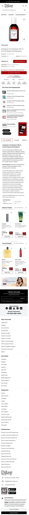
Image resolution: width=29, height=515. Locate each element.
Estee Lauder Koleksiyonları (8, 440)
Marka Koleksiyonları (6, 417)
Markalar (3, 325)
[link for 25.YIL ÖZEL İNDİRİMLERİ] (14, 281)
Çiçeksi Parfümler (5, 451)
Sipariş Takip (4, 375)
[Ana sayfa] (12, 6)
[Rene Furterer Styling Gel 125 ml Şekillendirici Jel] (21, 217)
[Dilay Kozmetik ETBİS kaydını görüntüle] (4, 491)
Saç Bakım (11, 14)
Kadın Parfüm (4, 396)
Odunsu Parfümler (6, 467)
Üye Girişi (3, 370)
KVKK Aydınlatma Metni (7, 343)
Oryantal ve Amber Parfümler (9, 459)
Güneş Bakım (4, 403)
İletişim (3, 351)
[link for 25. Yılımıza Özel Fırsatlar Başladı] (14, 1)
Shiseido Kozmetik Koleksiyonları (9, 432)
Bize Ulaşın (4, 385)
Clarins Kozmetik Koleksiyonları (9, 437)
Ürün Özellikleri (7, 140)
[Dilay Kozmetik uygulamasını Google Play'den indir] (12, 493)
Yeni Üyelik (4, 364)
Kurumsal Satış (5, 328)
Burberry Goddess (6, 445)
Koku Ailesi (4, 425)
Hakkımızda (4, 322)
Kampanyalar (4, 330)
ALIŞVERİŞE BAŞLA (10, 93)
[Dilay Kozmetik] (14, 472)
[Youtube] (14, 308)
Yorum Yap (3, 53)
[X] (10, 308)
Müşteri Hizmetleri (6, 336)
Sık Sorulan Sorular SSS (7, 349)
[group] (14, 29)
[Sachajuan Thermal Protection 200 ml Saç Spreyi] (7, 217)
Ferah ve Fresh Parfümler (7, 461)
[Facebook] (7, 308)
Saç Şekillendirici (20, 14)
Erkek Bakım (4, 406)
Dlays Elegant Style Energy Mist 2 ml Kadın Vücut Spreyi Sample (15, 116)
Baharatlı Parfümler (6, 456)
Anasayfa (3, 359)
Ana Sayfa (3, 14)
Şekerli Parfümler (5, 464)
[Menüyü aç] (2, 6)
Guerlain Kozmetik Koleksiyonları (9, 435)
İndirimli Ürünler (5, 414)
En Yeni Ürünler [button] (19, 243)
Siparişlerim (4, 372)
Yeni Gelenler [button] (18, 207)
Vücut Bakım (4, 411)
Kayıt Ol (22, 298)
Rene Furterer (18, 223)
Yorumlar (16, 140)
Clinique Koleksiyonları (7, 443)
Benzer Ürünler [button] (7, 207)
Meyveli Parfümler (6, 453)
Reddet (6, 502)
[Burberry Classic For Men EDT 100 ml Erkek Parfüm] (7, 252)
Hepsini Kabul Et (14, 512)
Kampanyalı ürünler (6, 419)
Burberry (4, 259)
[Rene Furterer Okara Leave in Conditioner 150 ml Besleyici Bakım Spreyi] (21, 252)
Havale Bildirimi (5, 380)
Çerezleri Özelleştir (14, 509)
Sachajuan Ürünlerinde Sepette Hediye (15, 96)
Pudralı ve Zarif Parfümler (7, 448)
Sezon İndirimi (5, 422)
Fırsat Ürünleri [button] (6, 243)
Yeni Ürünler (4, 383)
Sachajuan (16, 75)
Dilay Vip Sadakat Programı (8, 346)
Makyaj (3, 401)
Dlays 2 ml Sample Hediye (12, 119)
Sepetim (3, 367)
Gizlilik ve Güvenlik (6, 338)
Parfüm (3, 393)
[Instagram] (17, 308)
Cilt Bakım (3, 398)
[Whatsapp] (21, 308)
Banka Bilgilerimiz (5, 377)
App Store (7, 130)
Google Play (7, 133)
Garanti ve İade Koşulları (7, 341)
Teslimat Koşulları (5, 333)
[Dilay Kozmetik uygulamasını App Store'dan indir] (12, 489)
